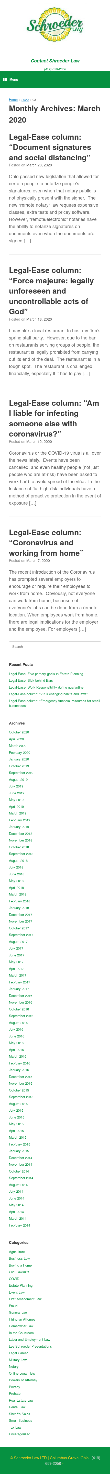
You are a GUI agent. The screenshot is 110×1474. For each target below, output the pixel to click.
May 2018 (16, 880)
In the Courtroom (21, 1332)
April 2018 (16, 887)
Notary (14, 1366)
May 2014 (16, 1204)
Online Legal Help (22, 1373)
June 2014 (16, 1198)
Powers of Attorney (23, 1379)
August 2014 (18, 1184)
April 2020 (16, 738)
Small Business (20, 1420)
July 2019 (16, 786)
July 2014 (16, 1191)
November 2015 (20, 1083)
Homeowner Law (21, 1325)
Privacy (14, 1386)
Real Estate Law (21, 1400)
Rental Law (17, 1406)
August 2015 (18, 1103)
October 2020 (19, 732)
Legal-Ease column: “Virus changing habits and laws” (48, 693)
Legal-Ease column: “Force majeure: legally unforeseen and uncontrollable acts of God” (51, 290)
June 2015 (16, 1117)
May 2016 (16, 1042)
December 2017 (20, 914)
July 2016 (16, 1029)
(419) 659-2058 (55, 69)
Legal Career (18, 1352)
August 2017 (18, 941)
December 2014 (20, 1157)
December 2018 (20, 833)
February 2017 (19, 982)
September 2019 (21, 772)
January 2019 (19, 826)
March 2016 (17, 1056)
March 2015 (17, 1137)
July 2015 (16, 1110)
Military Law (18, 1359)
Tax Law (15, 1427)
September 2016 (21, 1015)
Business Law (19, 1258)
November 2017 (20, 921)
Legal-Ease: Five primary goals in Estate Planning (46, 673)
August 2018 (18, 860)
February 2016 (19, 1063)
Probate (14, 1393)
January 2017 (19, 988)
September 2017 (21, 934)
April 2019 (16, 806)
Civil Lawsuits (19, 1271)
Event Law (17, 1292)
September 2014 (21, 1177)
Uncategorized (19, 1433)
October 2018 (19, 847)
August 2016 (18, 1022)
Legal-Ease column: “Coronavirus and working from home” (46, 542)
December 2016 (20, 995)
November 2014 (20, 1164)
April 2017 (16, 968)
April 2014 (16, 1211)
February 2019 (19, 820)
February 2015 (19, 1144)
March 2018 (17, 894)
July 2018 (16, 867)
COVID (14, 1278)
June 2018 (16, 874)
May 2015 (16, 1123)
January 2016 (19, 1069)
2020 (25, 99)
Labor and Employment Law (29, 1339)
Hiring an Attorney (22, 1319)
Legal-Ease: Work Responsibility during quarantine (46, 687)
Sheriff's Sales (19, 1413)
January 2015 (19, 1150)
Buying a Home (20, 1265)
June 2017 (16, 955)
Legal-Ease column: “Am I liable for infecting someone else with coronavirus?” (54, 418)
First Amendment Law (25, 1298)
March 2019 (17, 813)
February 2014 (19, 1225)
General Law (18, 1312)
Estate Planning (20, 1285)
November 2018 (20, 840)
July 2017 (16, 948)
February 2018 (19, 901)
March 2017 (17, 975)
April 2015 (16, 1130)
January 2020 (19, 759)
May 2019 (16, 799)
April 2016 (16, 1049)
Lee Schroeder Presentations (30, 1346)
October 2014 (19, 1171)
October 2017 (19, 928)
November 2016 (20, 1002)
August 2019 (18, 779)
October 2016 (19, 1009)
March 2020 (17, 745)
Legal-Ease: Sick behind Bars (31, 680)
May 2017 (16, 961)
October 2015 (19, 1090)
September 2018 (21, 853)
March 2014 (17, 1218)
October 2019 (19, 766)
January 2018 (19, 907)
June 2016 (16, 1036)
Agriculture (17, 1251)
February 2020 (19, 752)
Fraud (13, 1305)
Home (13, 99)
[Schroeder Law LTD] (55, 25)
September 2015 (21, 1096)
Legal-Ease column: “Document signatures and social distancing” (50, 147)
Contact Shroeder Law (55, 60)
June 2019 (16, 793)
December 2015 (20, 1076)
